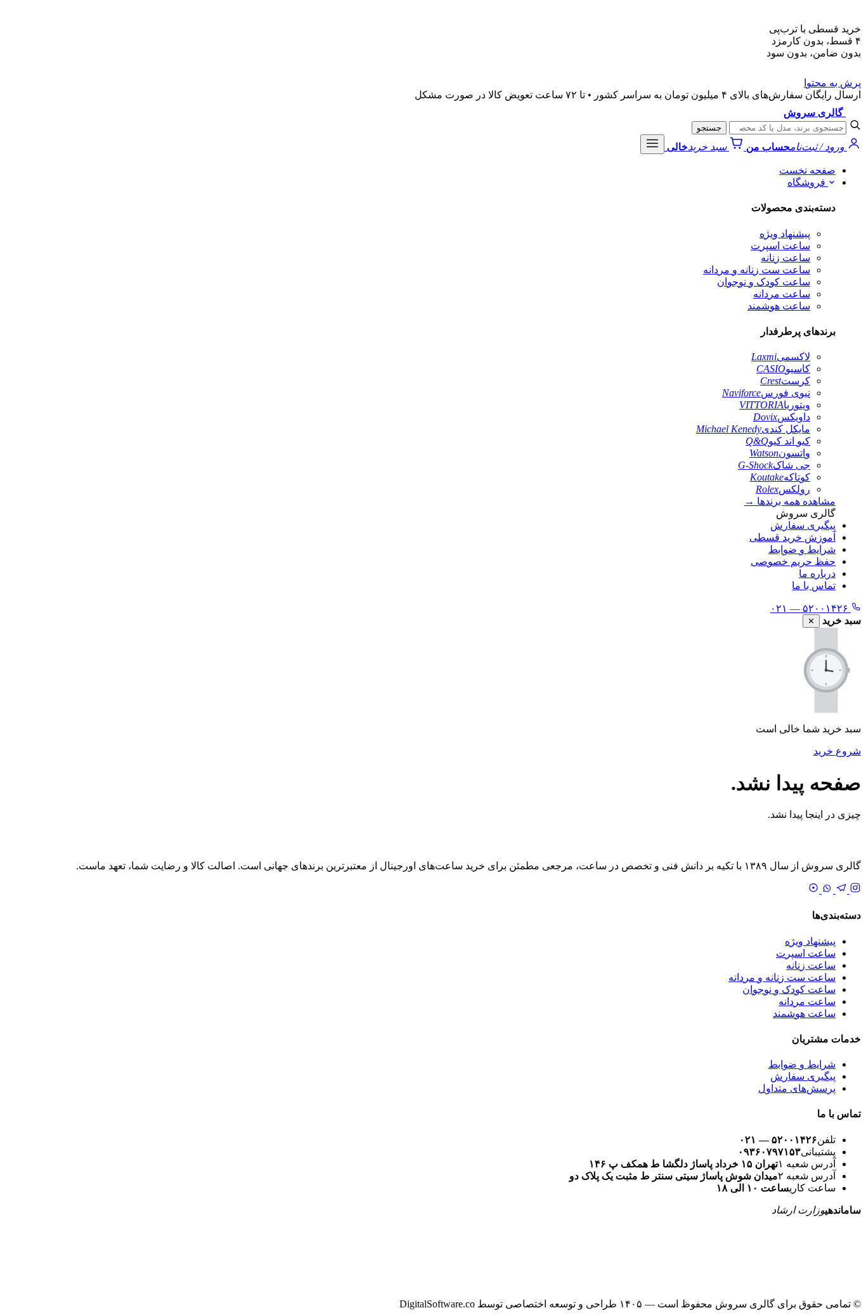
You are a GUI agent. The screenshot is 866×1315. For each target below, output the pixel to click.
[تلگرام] (840, 889)
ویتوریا (774, 404)
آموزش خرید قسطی (792, 537)
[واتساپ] (826, 889)
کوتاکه (780, 477)
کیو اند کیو (778, 441)
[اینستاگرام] (854, 889)
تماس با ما (814, 585)
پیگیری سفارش (803, 525)
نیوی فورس (766, 392)
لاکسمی (780, 356)
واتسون (779, 453)
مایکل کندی (753, 429)
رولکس (783, 489)
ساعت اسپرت (780, 245)
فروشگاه (807, 182)
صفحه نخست (807, 170)
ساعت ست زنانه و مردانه (756, 269)
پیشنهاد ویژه (784, 233)
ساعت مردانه (781, 293)
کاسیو (783, 368)
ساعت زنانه (785, 257)
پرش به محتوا (832, 82)
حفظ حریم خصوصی (793, 561)
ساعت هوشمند (778, 306)
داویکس (781, 416)
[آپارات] (813, 889)
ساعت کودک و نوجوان (763, 281)
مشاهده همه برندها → (790, 501)
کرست (785, 380)
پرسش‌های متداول (797, 1088)
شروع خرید (837, 751)
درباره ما (817, 573)
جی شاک (774, 465)
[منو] (652, 144)
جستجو (709, 128)
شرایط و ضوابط (802, 549)
